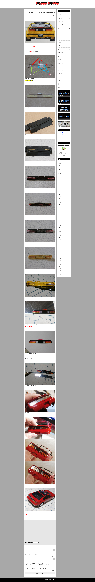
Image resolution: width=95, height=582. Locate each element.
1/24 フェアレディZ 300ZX (29, 542)
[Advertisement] (40, 531)
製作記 (33, 542)
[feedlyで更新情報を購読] (63, 155)
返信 (53, 556)
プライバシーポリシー (42, 579)
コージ (64, 151)
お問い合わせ (50, 579)
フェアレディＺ (37, 542)
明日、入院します (60, 132)
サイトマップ (54, 579)
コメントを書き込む (40, 573)
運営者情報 (46, 579)
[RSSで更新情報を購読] (64, 155)
